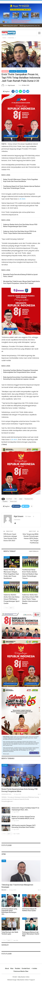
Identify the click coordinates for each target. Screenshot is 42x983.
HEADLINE (12, 71)
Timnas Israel (13, 501)
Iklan (11, 968)
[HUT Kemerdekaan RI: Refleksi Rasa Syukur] (31, 900)
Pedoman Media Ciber (21, 971)
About (7, 968)
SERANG (4, 765)
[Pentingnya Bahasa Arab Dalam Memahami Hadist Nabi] (31, 924)
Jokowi (20, 498)
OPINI (3, 861)
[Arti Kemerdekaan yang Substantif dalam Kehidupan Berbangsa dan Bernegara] (11, 900)
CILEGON (6, 557)
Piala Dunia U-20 (29, 498)
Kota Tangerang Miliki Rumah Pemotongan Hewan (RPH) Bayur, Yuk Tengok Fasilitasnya (30, 538)
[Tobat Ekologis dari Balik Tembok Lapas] (11, 924)
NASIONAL (5, 71)
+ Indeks (34, 968)
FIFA (15, 498)
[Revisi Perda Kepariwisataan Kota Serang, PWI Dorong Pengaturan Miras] (21, 775)
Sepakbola (5, 501)
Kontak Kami (26, 968)
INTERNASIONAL (21, 71)
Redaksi (17, 968)
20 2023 (22, 199)
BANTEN (25, 557)
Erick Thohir (9, 498)
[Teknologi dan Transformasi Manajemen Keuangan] (21, 871)
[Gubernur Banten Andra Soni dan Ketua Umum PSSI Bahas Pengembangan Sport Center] (12, 587)
